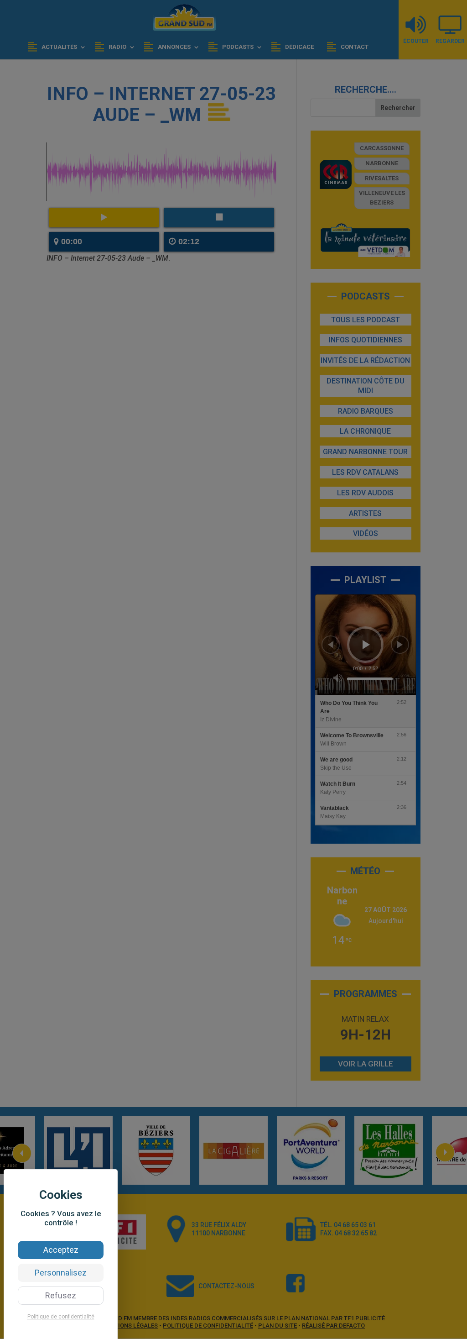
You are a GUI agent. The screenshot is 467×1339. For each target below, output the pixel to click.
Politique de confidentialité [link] (60, 1316)
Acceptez (60, 1250)
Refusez (60, 1295)
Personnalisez (61, 1272)
